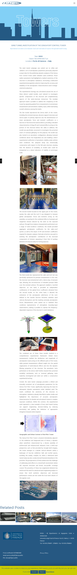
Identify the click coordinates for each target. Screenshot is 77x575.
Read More (50, 572)
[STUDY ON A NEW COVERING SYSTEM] (69, 517)
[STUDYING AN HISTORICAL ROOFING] (54, 517)
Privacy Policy (44, 553)
